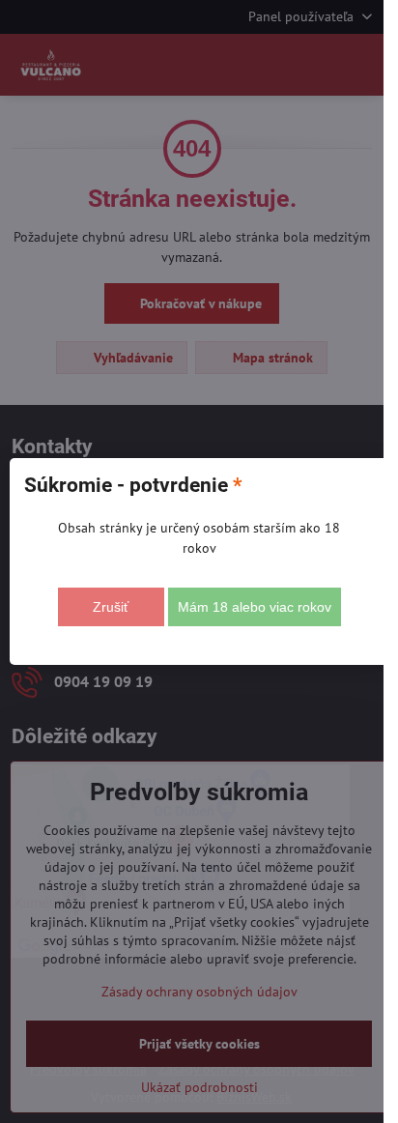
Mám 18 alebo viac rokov (254, 607)
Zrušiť (110, 607)
